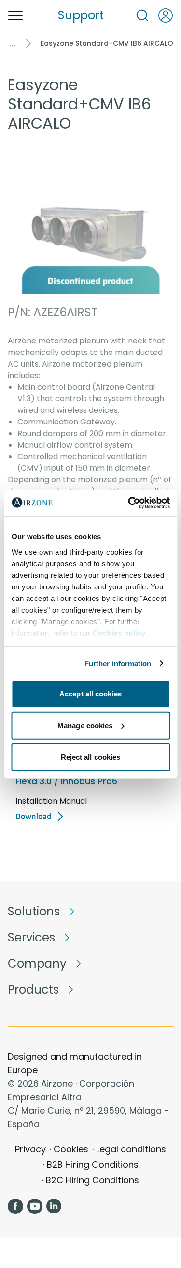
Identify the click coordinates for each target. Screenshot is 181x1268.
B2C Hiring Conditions (92, 1180)
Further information (118, 663)
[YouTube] (34, 1206)
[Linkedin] (54, 1206)
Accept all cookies (90, 694)
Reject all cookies (91, 757)
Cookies (71, 1149)
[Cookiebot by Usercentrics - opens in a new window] (129, 502)
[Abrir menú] (15, 15)
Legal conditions (131, 1149)
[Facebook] (15, 1206)
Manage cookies (84, 725)
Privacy (30, 1149)
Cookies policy (118, 632)
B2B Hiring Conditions (93, 1165)
